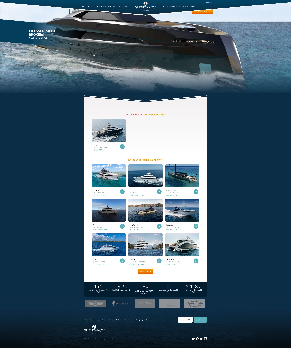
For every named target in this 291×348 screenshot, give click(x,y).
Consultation (185, 320)
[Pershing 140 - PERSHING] (196, 226)
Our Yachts (126, 320)
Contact (148, 320)
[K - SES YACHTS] (159, 191)
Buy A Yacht (102, 320)
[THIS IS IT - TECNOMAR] (196, 260)
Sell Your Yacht (114, 320)
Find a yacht (145, 272)
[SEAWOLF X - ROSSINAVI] (159, 226)
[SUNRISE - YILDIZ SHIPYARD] (159, 260)
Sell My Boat (202, 12)
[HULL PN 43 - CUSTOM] (196, 191)
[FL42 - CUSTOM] (122, 226)
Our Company (138, 320)
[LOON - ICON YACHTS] (122, 146)
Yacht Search (90, 320)
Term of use (115, 339)
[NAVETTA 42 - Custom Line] (122, 191)
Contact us (200, 320)
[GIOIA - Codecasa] (122, 260)
